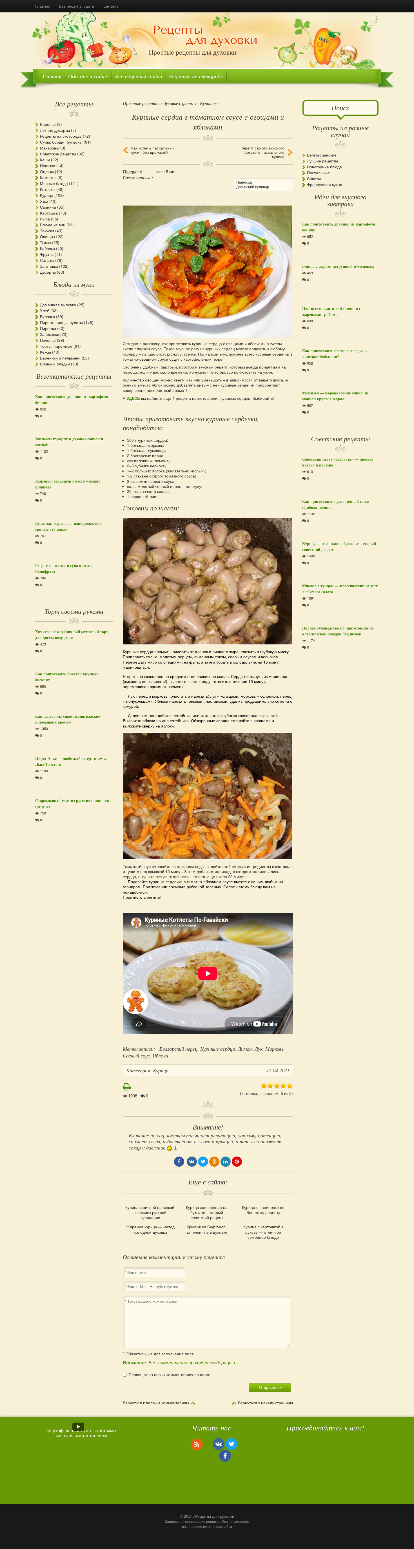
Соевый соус (136, 1055)
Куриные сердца (217, 1048)
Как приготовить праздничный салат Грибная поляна (336, 504)
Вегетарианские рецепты (73, 375)
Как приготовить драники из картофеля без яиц (71, 399)
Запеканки (49, 334)
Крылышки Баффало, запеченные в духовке (206, 1229)
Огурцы (47, 171)
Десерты (48, 272)
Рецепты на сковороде (196, 76)
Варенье (48, 124)
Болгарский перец (178, 1048)
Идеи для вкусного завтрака (340, 200)
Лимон (245, 1048)
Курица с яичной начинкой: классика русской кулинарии (150, 1212)
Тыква (45, 242)
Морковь (274, 1048)
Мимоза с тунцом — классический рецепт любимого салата (340, 589)
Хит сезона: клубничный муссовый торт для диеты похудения (71, 634)
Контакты (111, 6)
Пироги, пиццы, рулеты (61, 322)
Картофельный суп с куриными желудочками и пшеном (81, 1433)
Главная (42, 6)
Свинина (48, 207)
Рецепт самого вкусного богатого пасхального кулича (262, 152)
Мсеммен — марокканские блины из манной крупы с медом (335, 396)
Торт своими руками (73, 610)
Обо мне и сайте (88, 76)
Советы (314, 178)
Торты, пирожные (56, 346)
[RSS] (196, 1444)
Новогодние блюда (324, 166)
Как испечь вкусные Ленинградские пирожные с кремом (67, 719)
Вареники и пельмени (60, 358)
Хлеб (44, 310)
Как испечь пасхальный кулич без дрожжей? (153, 150)
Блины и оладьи (55, 364)
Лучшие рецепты (322, 161)
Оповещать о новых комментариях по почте (169, 1374)
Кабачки (47, 248)
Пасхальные (318, 172)
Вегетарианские (322, 155)
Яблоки (160, 1055)
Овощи (46, 236)
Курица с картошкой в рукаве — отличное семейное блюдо (263, 1232)
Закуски (47, 230)
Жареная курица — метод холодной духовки (150, 1229)
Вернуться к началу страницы (265, 1403)
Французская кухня (324, 184)
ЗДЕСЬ (133, 398)
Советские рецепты (58, 154)
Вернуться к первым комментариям (156, 1403)
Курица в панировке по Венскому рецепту (263, 1210)
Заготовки (49, 266)
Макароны (49, 148)
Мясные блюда (54, 183)
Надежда (244, 182)
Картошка (49, 213)
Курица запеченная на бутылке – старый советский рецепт (207, 1212)
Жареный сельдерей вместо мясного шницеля (68, 484)
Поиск (340, 107)
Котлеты (47, 189)
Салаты (47, 260)
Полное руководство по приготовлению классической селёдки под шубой (338, 631)
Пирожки (48, 328)
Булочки (47, 316)
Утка (44, 201)
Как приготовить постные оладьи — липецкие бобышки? (335, 354)
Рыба (45, 219)
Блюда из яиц (52, 224)
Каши (45, 159)
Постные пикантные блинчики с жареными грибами (331, 311)
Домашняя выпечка (58, 304)
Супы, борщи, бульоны (61, 142)
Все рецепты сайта (76, 6)
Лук (258, 1048)
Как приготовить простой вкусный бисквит (67, 677)
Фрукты (47, 254)
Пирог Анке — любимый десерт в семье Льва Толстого (71, 761)
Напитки (47, 165)
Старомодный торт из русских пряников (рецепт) (72, 803)
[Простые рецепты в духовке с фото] (205, 35)
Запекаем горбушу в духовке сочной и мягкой (69, 442)
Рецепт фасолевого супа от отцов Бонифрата (65, 568)
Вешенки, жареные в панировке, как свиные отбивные (68, 526)
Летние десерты (55, 130)
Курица (46, 195)
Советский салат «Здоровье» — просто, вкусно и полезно (337, 462)
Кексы (45, 352)
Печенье (48, 340)
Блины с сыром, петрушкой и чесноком (338, 266)
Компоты (48, 177)
